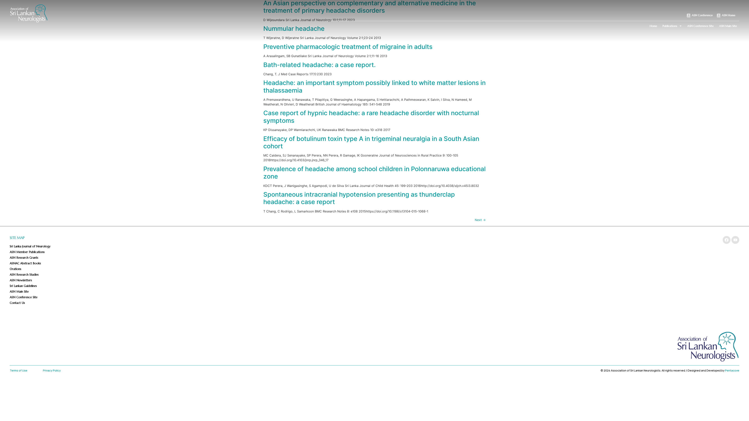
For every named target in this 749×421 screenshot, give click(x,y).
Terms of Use (18, 370)
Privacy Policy (52, 370)
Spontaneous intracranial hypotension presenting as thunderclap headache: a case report (359, 198)
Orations (15, 269)
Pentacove (732, 370)
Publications (670, 26)
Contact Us (17, 303)
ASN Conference (702, 15)
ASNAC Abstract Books (25, 263)
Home (653, 26)
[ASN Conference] (688, 16)
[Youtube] (735, 240)
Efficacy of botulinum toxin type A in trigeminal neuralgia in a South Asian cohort (371, 142)
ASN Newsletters (21, 280)
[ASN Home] (719, 16)
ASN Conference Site (700, 26)
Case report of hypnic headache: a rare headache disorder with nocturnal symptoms (371, 116)
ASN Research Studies (24, 274)
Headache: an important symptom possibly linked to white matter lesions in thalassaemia (374, 86)
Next (480, 220)
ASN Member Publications (27, 252)
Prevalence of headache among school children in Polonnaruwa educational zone (374, 172)
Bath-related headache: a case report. (319, 65)
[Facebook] (726, 240)
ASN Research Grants (24, 257)
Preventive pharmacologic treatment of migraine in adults (347, 46)
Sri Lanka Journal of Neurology (30, 246)
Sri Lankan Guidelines (23, 286)
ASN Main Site (728, 26)
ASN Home (728, 15)
